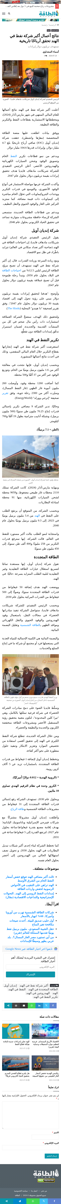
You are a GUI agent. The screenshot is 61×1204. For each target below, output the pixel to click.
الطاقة (17, 1195)
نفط (49, 30)
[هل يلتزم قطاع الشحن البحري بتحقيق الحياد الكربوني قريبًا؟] (15, 1063)
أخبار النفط (55, 30)
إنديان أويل (10, 985)
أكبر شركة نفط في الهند (34, 985)
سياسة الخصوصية (21, 1191)
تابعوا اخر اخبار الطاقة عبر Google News (29, 948)
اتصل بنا (34, 1191)
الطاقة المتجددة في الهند (43, 989)
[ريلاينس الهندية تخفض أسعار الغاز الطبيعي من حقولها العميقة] (45, 1063)
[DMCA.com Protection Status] (46, 1181)
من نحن (44, 1191)
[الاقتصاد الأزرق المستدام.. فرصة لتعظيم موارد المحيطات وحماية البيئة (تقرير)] (45, 1031)
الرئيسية (53, 25)
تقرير (5, 392)
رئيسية (45, 25)
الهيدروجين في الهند (38, 993)
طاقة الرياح (17, 808)
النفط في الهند (17, 989)
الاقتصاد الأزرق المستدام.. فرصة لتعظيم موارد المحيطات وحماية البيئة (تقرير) (45, 1044)
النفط (13, 156)
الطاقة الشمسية (30, 625)
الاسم (55, 1132)
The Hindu (14, 308)
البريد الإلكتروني (51, 1143)
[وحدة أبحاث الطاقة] (30, 20)
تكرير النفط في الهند (45, 996)
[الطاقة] (49, 13)
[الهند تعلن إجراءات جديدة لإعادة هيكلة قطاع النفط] (15, 1031)
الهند (37, 515)
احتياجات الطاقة (12, 270)
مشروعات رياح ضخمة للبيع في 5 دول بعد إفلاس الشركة (29, 6)
